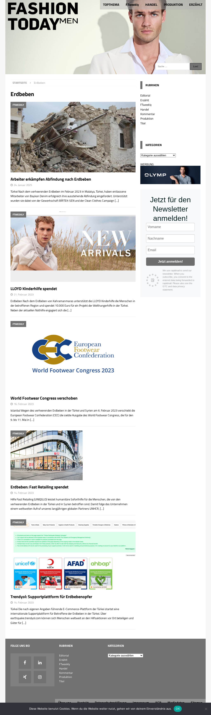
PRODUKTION (173, 4)
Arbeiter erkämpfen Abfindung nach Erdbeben (51, 179)
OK (178, 708)
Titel (142, 123)
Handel (144, 109)
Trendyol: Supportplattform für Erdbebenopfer (51, 596)
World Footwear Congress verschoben (44, 398)
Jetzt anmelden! (170, 261)
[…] (117, 200)
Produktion (147, 118)
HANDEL (151, 4)
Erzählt (144, 100)
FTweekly (132, 4)
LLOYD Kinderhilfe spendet (34, 288)
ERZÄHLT (195, 4)
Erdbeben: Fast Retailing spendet (39, 487)
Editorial (145, 95)
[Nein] (206, 709)
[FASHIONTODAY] (105, 72)
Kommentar (147, 114)
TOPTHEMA (111, 4)
